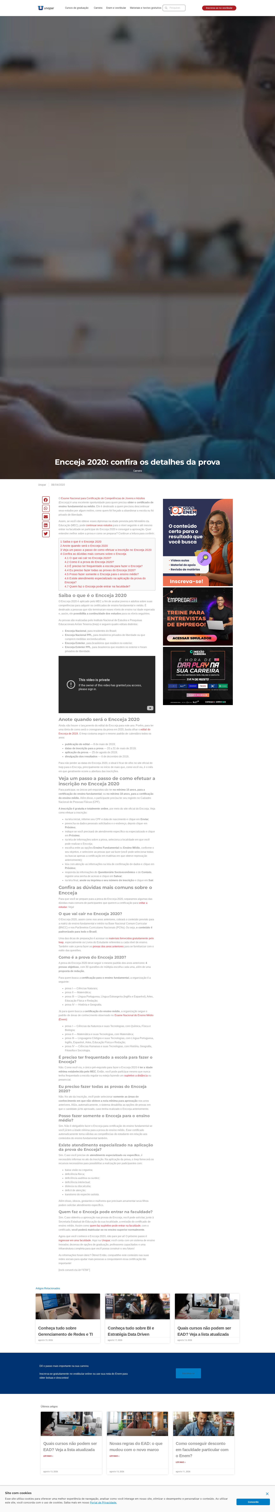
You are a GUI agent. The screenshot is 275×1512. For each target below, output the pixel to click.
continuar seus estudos (99, 525)
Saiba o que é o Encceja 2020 (80, 541)
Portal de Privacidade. (103, 1502)
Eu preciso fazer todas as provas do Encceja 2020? (100, 570)
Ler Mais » (48, 1456)
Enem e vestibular (116, 7)
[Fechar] (267, 1493)
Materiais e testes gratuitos (145, 7)
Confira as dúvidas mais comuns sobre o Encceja (93, 553)
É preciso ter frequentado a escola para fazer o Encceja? (104, 566)
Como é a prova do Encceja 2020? (89, 562)
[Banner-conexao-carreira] (198, 675)
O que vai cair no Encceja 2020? (88, 558)
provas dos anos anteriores (108, 946)
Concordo (253, 1501)
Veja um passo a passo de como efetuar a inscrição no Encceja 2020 (106, 549)
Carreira (98, 7)
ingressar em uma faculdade (75, 1240)
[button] (46, 499)
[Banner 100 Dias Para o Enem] (198, 542)
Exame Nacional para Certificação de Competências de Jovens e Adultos (103, 498)
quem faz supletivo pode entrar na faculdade (115, 1225)
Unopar (106, 1240)
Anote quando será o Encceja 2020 (84, 545)
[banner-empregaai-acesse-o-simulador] (198, 616)
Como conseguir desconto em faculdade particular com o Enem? (202, 1449)
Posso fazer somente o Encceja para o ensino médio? (102, 574)
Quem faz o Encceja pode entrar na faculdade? (97, 586)
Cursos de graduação (76, 7)
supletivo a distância (136, 1075)
